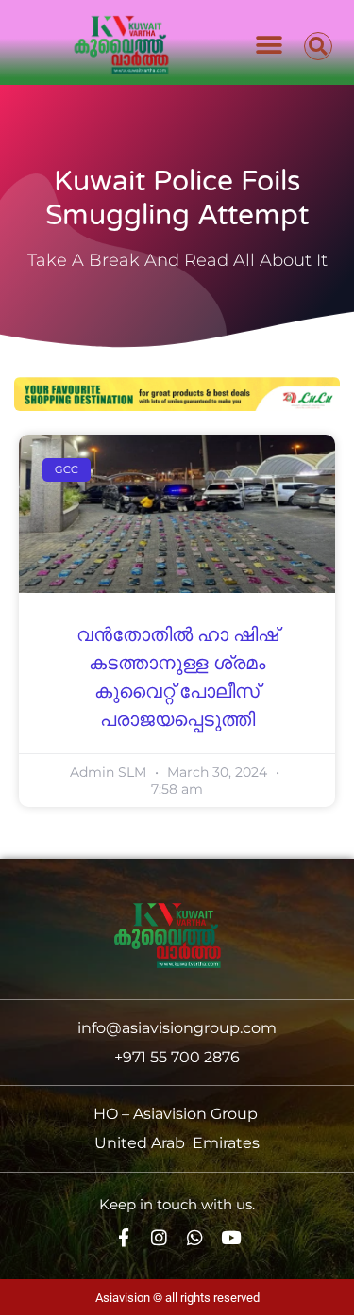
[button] (269, 45)
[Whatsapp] (195, 1238)
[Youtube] (231, 1238)
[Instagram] (159, 1238)
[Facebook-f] (123, 1238)
